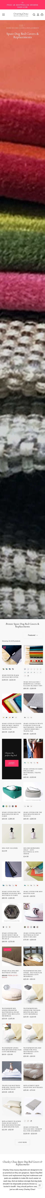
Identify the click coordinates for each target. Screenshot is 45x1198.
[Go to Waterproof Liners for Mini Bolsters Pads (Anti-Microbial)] (12, 1033)
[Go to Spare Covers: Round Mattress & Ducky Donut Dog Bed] (33, 912)
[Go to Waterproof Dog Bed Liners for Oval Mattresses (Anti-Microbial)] (33, 1033)
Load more (22, 1142)
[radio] (3, 669)
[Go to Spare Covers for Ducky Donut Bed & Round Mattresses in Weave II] (12, 912)
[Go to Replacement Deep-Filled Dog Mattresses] (33, 1071)
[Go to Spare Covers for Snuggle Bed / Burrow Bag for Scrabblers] (33, 1106)
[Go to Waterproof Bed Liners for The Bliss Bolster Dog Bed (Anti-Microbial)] (33, 994)
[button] (3, 14)
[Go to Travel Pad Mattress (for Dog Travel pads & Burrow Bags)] (12, 1071)
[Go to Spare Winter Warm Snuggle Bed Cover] (12, 655)
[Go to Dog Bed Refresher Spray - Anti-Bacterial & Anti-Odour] (33, 833)
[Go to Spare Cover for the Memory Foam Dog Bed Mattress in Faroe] (12, 871)
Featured (31, 635)
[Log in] (38, 15)
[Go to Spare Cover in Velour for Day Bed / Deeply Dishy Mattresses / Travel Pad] (12, 703)
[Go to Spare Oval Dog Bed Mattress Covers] (12, 956)
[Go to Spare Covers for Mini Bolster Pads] (33, 871)
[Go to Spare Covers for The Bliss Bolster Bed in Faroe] (12, 792)
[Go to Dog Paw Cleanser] (12, 833)
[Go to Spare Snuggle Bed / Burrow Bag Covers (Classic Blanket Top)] (33, 655)
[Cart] (42, 15)
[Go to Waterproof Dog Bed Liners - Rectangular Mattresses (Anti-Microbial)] (33, 956)
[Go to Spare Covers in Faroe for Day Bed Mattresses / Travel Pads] (33, 748)
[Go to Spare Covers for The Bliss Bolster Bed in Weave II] (33, 792)
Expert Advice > (11, 763)
